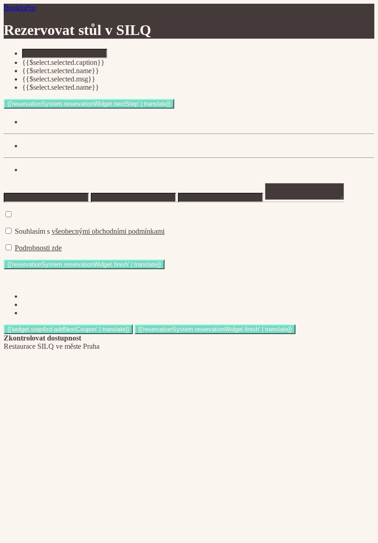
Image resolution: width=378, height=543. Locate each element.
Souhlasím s (90, 231)
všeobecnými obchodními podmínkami (108, 231)
